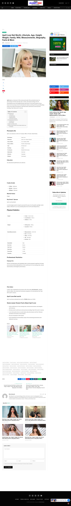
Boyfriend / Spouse (13, 118)
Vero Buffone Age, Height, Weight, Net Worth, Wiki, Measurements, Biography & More (62, 176)
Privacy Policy (59, 207)
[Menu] (2, 8)
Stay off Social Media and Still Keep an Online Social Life (62, 58)
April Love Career (31, 364)
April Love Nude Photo (16, 371)
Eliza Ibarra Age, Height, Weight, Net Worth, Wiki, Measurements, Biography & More (12, 420)
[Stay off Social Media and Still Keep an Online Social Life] (53, 59)
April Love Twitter (6, 374)
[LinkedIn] (3, 88)
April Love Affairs (6, 362)
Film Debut (12, 122)
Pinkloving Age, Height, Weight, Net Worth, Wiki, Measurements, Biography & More (63, 183)
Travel (49, 7)
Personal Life (11, 113)
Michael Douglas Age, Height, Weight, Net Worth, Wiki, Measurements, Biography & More (62, 133)
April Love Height (6, 367)
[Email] (3, 92)
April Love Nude (40, 369)
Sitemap (17, 499)
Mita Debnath (12, 394)
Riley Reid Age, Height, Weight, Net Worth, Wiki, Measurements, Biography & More (34, 438)
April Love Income (13, 367)
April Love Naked (24, 369)
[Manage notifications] (68, 503)
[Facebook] (3, 83)
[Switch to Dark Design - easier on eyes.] (67, 7)
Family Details (12, 116)
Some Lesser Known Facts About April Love (17, 125)
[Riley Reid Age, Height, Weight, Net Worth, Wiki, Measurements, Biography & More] (35, 430)
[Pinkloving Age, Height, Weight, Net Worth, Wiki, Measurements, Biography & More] (53, 184)
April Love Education (40, 364)
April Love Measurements (7, 369)
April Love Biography (6, 364)
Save (20, 45)
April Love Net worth (12, 123)
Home (12, 7)
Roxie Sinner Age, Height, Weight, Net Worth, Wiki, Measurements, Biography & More (62, 169)
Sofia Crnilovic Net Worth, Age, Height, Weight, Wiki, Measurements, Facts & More (58, 114)
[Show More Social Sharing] (22, 46)
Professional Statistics (13, 119)
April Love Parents (33, 371)
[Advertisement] (35, 19)
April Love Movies (16, 369)
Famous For (12, 121)
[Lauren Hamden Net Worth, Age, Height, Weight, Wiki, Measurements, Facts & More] (53, 126)
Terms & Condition (24, 499)
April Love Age (13, 362)
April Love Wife (21, 374)
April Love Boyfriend (15, 364)
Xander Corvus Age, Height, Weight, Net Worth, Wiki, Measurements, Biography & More (35, 420)
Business (35, 7)
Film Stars (18, 7)
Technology (27, 7)
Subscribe (61, 3)
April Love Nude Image (7, 371)
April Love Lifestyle (38, 367)
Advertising (57, 7)
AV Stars (4, 32)
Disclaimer (32, 499)
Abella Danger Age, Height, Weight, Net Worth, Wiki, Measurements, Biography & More (12, 438)
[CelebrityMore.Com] (35, 3)
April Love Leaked (30, 367)
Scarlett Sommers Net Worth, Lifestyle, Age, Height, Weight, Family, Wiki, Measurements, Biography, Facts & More (13, 386)
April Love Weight (14, 374)
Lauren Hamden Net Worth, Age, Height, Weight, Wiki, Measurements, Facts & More (63, 125)
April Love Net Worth (32, 369)
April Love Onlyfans (25, 371)
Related (11, 126)
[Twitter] (3, 85)
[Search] (68, 8)
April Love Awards (33, 362)
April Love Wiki (27, 374)
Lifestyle (42, 7)
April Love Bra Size (23, 364)
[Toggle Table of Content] (25, 112)
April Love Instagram (22, 367)
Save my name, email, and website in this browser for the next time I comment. (19, 463)
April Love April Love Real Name (23, 362)
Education (12, 114)
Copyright (46, 499)
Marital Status (12, 117)
